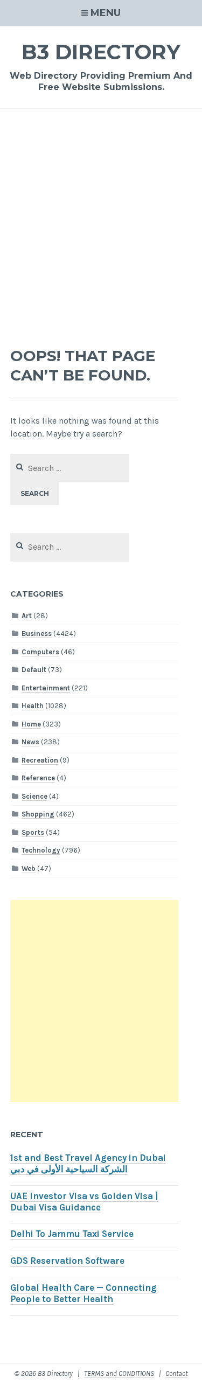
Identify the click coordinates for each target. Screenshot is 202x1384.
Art (27, 616)
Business (37, 633)
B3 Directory (101, 52)
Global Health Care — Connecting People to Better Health (83, 1293)
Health (33, 706)
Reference (38, 778)
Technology (41, 850)
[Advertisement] (101, 229)
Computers (40, 652)
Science (34, 796)
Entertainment (46, 688)
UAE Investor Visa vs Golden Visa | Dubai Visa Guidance (84, 1202)
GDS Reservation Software (67, 1261)
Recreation (40, 760)
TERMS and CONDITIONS (119, 1373)
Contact (176, 1373)
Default (34, 670)
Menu (105, 13)
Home (31, 724)
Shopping (38, 814)
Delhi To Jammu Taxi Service (72, 1234)
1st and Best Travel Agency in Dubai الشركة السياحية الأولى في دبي (88, 1163)
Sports (33, 832)
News (30, 742)
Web (29, 868)
